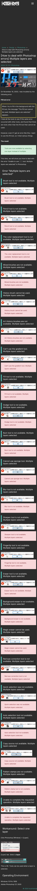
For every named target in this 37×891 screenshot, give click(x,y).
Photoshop (15, 65)
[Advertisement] (18, 26)
